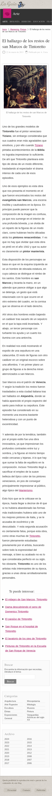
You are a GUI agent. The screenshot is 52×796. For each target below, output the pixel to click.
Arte (5, 21)
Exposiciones (10, 715)
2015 (29, 742)
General (8, 718)
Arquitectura (10, 701)
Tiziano (39, 145)
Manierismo (25, 490)
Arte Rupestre (11, 704)
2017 (6, 763)
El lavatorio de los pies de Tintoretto (25, 638)
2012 (29, 753)
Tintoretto (34, 536)
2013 (29, 749)
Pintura (23, 29)
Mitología (31, 704)
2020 (6, 753)
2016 (29, 739)
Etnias (7, 711)
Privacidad (12, 790)
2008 (29, 756)
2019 (6, 756)
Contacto (26, 790)
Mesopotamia (33, 701)
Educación (39, 21)
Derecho (26, 21)
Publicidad (41, 790)
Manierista (14, 29)
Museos (31, 708)
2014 (29, 746)
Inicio (4, 29)
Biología (14, 21)
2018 (6, 759)
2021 (6, 749)
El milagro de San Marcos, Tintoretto (26, 599)
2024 (6, 739)
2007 (29, 759)
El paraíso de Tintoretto (18, 619)
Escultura (8, 708)
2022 (6, 746)
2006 (29, 763)
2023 (6, 742)
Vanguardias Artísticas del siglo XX (35, 717)
